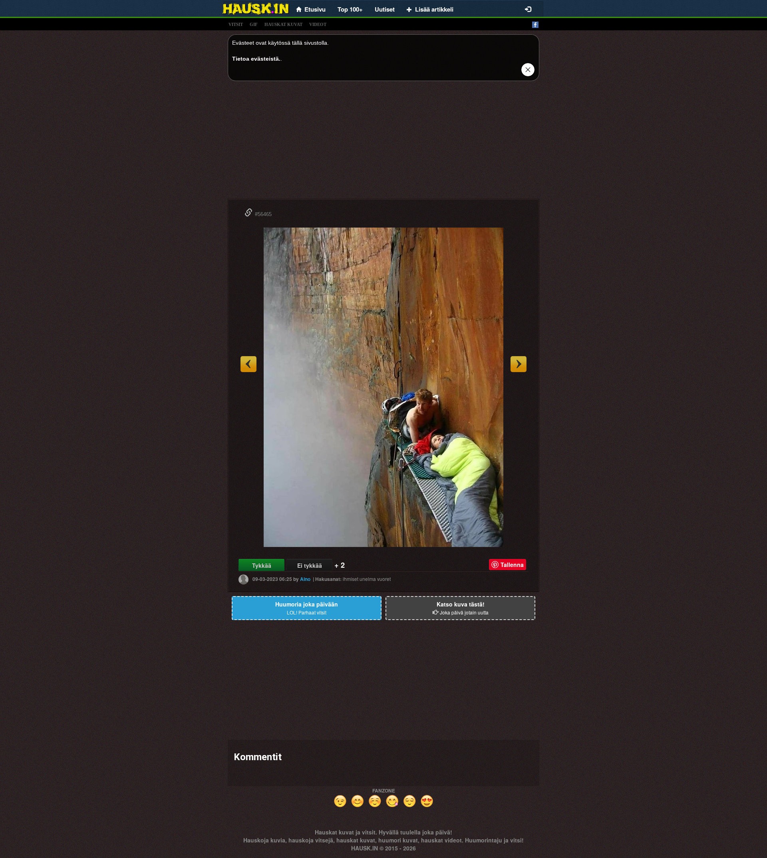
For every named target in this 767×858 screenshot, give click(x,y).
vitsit (236, 24)
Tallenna (512, 565)
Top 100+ (350, 9)
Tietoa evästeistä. (256, 58)
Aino (305, 579)
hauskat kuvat (283, 24)
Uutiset (385, 9)
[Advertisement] (383, 143)
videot (317, 24)
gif (254, 24)
